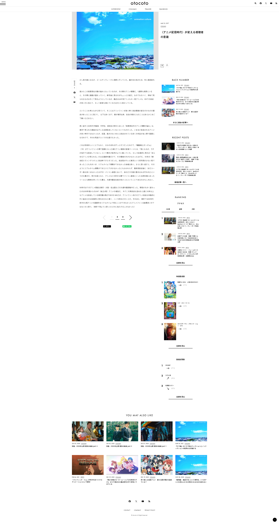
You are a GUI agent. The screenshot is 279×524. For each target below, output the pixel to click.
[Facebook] (260, 3)
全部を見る (180, 263)
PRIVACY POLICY (150, 510)
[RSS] (276, 3)
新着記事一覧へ (180, 182)
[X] (266, 3)
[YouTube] (271, 3)
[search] (255, 3)
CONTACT (127, 510)
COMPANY (137, 510)
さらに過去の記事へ (180, 123)
